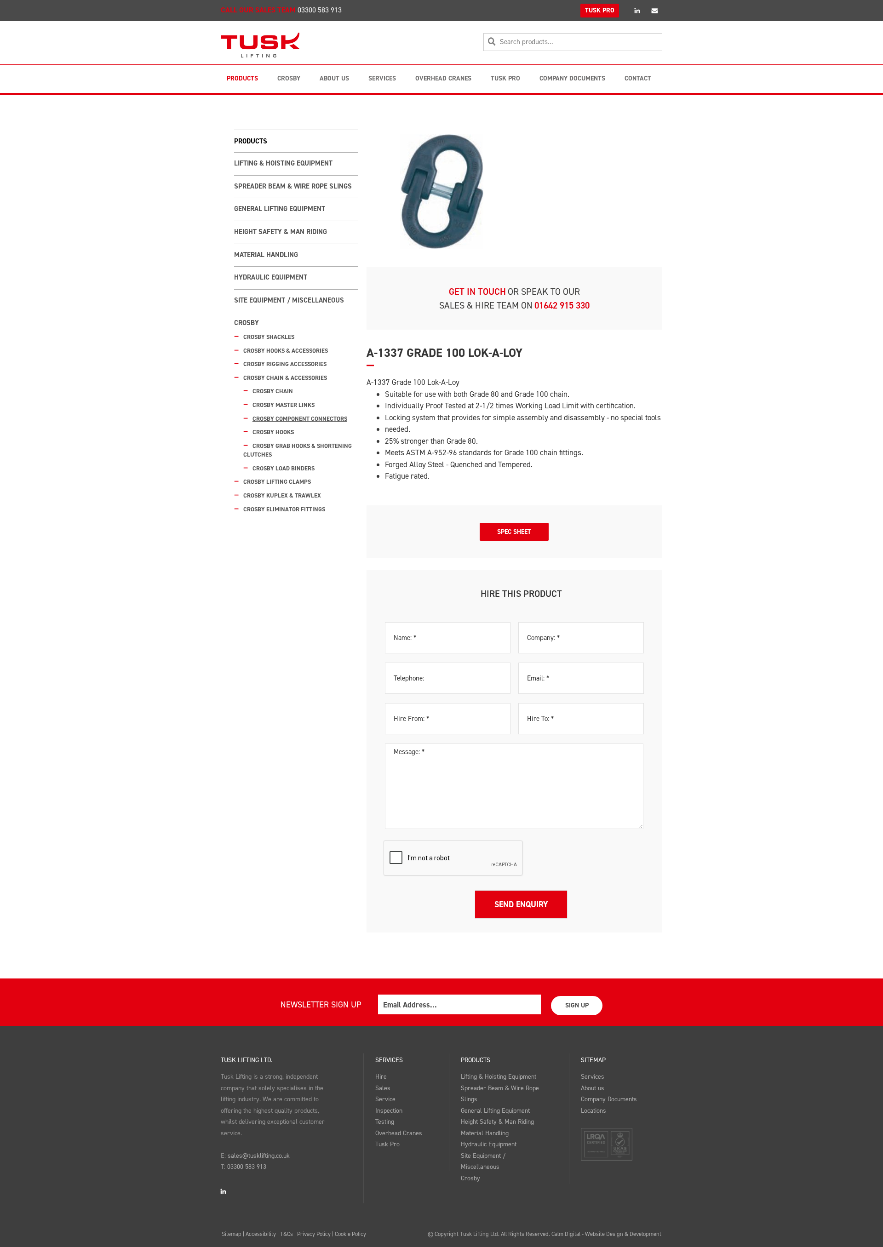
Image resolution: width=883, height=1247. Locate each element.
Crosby (288, 78)
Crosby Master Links (283, 405)
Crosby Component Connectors (299, 419)
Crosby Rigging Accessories (285, 364)
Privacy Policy (314, 1234)
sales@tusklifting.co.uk (259, 1155)
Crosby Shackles (268, 337)
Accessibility (261, 1234)
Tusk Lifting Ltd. (246, 1060)
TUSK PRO (599, 10)
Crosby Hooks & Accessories (285, 351)
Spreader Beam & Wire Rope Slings (293, 186)
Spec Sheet (514, 531)
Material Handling (266, 254)
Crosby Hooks (273, 432)
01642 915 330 (562, 305)
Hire (381, 1076)
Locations (593, 1110)
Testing (384, 1121)
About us (592, 1088)
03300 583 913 (320, 10)
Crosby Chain (272, 391)
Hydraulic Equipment (270, 277)
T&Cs (286, 1234)
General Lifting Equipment (279, 208)
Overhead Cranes (443, 78)
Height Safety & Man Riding (280, 231)
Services (382, 78)
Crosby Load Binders (283, 468)
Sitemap (593, 1060)
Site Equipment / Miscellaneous (289, 300)
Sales (382, 1088)
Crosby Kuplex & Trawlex (282, 495)
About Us (334, 78)
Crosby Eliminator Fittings (284, 509)
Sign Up (577, 1005)
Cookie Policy (350, 1234)
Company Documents (572, 78)
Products (242, 78)
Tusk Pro (505, 78)
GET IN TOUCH (477, 291)
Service (385, 1099)
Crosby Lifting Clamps (277, 482)
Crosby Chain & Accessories (285, 378)
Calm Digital (565, 1234)
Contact (638, 78)
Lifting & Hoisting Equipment (283, 163)
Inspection (388, 1110)
